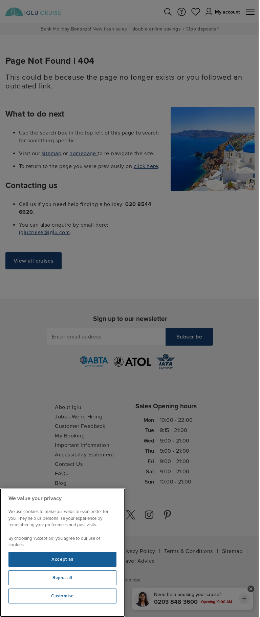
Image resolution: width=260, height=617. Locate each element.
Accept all (62, 559)
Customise (62, 596)
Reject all (62, 577)
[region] (62, 552)
